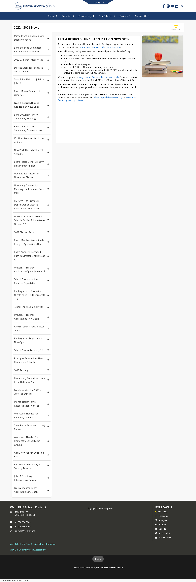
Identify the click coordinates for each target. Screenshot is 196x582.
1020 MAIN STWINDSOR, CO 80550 (25, 513)
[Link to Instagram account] (168, 6)
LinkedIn (162, 528)
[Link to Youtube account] (172, 6)
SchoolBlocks (102, 567)
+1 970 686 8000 (23, 522)
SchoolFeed (117, 567)
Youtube (162, 524)
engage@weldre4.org (25, 531)
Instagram (163, 520)
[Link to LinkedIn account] (176, 6)
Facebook (163, 516)
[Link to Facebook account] (164, 6)
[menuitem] (52, 16)
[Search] (182, 6)
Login (98, 559)
